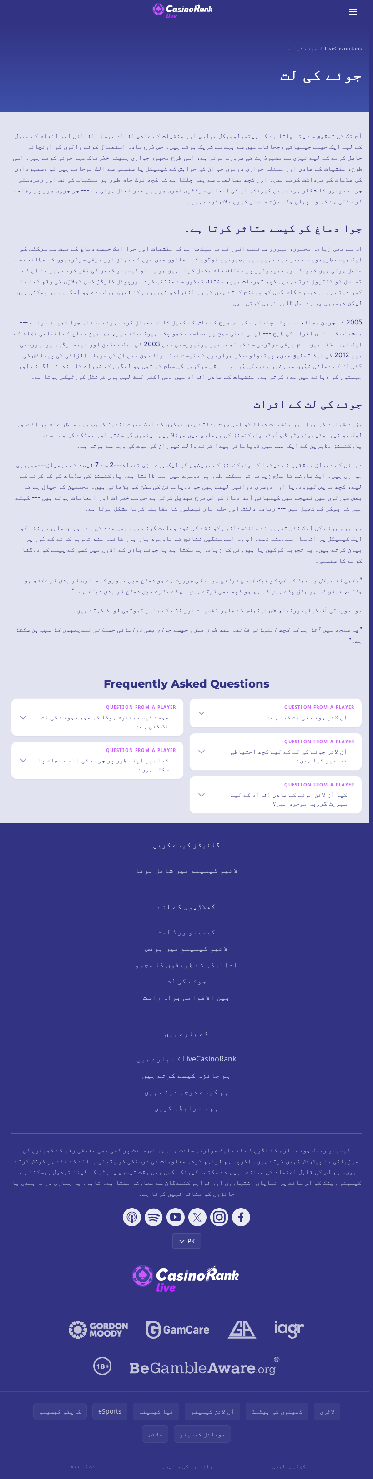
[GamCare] (175, 1341)
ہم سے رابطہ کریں (184, 1119)
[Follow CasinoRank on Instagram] (217, 1228)
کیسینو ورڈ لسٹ (185, 943)
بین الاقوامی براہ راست (184, 1008)
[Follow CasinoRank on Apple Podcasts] (130, 1228)
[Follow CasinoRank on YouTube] (174, 1228)
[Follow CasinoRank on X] (195, 1228)
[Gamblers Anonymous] (240, 1341)
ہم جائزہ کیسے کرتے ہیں (184, 1086)
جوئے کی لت (185, 992)
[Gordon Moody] (96, 1341)
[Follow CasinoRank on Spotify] (152, 1228)
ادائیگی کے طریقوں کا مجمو (184, 975)
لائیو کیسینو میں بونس (184, 959)
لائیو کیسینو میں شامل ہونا (184, 881)
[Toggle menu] (353, 12)
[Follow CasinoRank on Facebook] (239, 1228)
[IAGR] (288, 1341)
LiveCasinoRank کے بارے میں (185, 1070)
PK (189, 1252)
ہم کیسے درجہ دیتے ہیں (184, 1102)
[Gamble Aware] (203, 1377)
